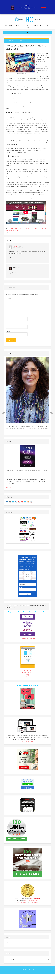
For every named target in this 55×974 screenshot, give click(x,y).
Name (7, 316)
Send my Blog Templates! (25, 594)
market (24, 232)
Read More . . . (9, 432)
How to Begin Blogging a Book (26, 228)
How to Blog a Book (27, 19)
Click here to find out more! (27, 741)
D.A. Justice (15, 246)
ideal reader (19, 232)
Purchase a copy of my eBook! (27, 638)
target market (35, 232)
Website (8, 331)
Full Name (21, 582)
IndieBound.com (27, 674)
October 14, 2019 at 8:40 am (19, 269)
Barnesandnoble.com (27, 672)
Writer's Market (34, 900)
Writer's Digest (27, 900)
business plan (14, 232)
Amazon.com (27, 670)
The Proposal (15, 230)
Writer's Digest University (22, 902)
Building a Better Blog (15, 228)
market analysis (29, 232)
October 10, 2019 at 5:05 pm (19, 247)
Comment (8, 298)
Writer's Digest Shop (33, 902)
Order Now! (8, 487)
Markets (10, 230)
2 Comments (23, 41)
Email (7, 323)
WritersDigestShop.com (27, 676)
